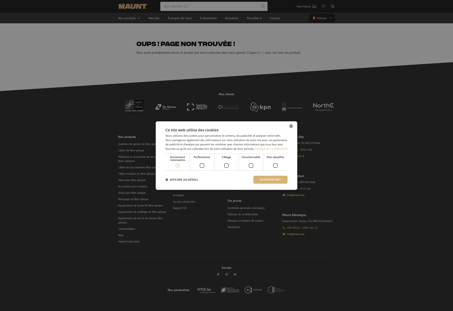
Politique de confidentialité (271, 148)
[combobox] (291, 126)
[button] (181, 180)
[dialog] (226, 155)
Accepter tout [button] (270, 179)
